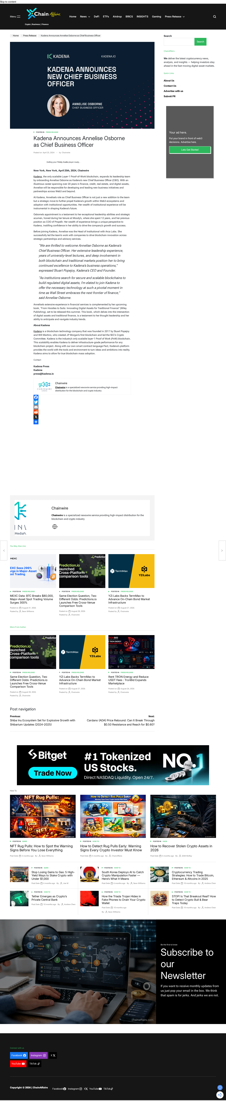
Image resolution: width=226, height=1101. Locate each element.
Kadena (38, 176)
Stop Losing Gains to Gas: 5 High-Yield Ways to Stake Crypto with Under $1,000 (53, 875)
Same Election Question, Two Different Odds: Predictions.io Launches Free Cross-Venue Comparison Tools (78, 600)
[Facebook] (82, 397)
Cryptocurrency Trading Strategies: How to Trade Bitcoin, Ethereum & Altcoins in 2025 (193, 875)
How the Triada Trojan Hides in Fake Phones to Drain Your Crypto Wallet (123, 900)
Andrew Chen (210, 883)
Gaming (156, 16)
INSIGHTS (142, 16)
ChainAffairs (117, 856)
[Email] (82, 407)
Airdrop (117, 16)
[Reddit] (82, 412)
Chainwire (66, 153)
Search (168, 35)
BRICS (129, 16)
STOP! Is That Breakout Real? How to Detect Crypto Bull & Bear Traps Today (194, 900)
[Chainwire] (31, 518)
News (83, 16)
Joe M (65, 883)
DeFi (96, 16)
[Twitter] (82, 402)
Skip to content (8, 1)
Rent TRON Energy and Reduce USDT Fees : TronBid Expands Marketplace (128, 680)
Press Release (173, 16)
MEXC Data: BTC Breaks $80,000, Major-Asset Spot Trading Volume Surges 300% (32, 599)
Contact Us (170, 85)
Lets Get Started (189, 149)
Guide (24, 841)
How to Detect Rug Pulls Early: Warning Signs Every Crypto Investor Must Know (111, 848)
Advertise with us (173, 91)
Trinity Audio (62, 162)
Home (72, 16)
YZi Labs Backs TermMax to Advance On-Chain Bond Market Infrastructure (129, 599)
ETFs (106, 16)
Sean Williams (28, 611)
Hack (165, 841)
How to (96, 841)
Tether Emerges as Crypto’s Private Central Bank (49, 898)
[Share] (82, 421)
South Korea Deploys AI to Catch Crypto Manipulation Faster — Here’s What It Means (123, 875)
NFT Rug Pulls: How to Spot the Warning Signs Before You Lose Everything (41, 848)
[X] (82, 416)
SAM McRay (187, 856)
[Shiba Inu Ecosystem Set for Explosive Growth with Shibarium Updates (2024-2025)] (3, 551)
